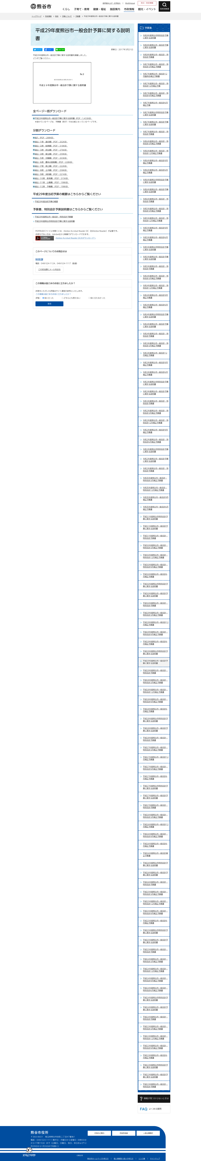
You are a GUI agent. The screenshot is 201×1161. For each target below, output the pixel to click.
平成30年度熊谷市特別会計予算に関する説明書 (155, 585)
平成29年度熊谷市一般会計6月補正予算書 (155, 643)
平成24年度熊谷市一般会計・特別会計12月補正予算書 (155, 970)
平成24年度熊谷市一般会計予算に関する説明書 (155, 1008)
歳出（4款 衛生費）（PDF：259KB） (51, 154)
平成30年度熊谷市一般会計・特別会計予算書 (155, 604)
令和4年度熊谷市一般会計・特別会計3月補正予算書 (155, 277)
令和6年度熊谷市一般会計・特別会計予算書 (155, 200)
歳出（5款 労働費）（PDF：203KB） (51, 158)
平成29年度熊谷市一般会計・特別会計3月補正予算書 (155, 614)
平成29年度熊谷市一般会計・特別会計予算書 (54, 217)
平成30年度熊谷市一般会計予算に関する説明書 (155, 594)
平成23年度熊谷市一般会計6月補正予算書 (155, 1056)
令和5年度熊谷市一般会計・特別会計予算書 (155, 267)
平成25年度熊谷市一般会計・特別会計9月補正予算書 (155, 912)
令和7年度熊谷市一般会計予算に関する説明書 (155, 123)
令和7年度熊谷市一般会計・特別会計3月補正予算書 (155, 65)
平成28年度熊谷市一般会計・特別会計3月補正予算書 (155, 681)
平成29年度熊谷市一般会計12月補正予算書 (156, 623)
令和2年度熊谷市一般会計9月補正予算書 (155, 431)
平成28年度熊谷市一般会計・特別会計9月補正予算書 (155, 700)
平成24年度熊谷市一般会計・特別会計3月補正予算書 (155, 960)
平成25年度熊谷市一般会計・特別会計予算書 (155, 951)
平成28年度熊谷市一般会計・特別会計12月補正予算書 (155, 691)
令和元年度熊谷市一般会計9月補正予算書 (155, 498)
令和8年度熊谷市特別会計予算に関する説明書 (155, 36)
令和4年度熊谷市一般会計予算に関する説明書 (155, 325)
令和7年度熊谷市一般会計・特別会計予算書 (155, 133)
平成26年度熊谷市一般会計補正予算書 (155, 854)
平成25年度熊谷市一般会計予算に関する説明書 (155, 941)
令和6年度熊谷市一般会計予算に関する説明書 (155, 190)
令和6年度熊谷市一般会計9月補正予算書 (155, 162)
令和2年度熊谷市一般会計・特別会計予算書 (155, 469)
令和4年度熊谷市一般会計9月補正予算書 (155, 296)
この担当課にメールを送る (49, 269)
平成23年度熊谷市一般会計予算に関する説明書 (155, 1076)
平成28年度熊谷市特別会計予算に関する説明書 (155, 720)
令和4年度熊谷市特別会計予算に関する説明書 (155, 315)
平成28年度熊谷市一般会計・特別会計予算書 (155, 739)
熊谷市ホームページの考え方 (98, 1158)
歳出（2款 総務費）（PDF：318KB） (51, 146)
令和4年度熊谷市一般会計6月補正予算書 (155, 306)
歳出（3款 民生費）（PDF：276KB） (51, 150)
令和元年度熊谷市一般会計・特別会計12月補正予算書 (155, 489)
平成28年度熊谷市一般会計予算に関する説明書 (155, 729)
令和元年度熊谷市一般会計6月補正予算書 (155, 508)
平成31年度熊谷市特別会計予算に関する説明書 (155, 518)
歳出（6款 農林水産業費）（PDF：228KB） (54, 162)
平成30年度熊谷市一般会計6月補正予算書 (155, 575)
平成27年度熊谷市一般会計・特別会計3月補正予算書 (155, 749)
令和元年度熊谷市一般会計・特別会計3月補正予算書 (155, 479)
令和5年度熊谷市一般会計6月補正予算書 (155, 238)
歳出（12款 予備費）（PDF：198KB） (52, 186)
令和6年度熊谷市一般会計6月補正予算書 (155, 171)
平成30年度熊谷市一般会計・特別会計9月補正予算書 (155, 566)
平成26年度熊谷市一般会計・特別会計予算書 (155, 883)
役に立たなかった (97, 298)
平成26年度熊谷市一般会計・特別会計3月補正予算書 (155, 816)
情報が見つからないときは (156, 1098)
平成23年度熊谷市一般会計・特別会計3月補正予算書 (155, 1028)
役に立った (49, 298)
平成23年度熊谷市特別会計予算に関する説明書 (155, 1066)
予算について (67, 16)
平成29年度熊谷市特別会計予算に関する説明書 (55, 221)
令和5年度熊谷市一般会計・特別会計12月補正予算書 (155, 219)
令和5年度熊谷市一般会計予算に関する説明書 (155, 258)
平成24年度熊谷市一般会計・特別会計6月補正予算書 (155, 989)
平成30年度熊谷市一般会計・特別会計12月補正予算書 (155, 556)
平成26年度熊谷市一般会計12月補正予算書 (156, 826)
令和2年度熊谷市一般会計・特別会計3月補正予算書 (155, 412)
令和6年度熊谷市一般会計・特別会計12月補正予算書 (155, 152)
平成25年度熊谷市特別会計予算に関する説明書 (155, 931)
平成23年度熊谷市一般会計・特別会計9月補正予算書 (155, 1047)
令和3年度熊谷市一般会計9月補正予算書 (155, 364)
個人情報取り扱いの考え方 (123, 1158)
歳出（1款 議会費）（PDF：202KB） (51, 142)
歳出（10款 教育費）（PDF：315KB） (52, 178)
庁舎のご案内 (99, 1133)
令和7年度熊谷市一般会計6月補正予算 (155, 104)
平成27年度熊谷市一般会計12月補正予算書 (156, 758)
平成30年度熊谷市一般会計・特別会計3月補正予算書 (155, 546)
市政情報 (48, 16)
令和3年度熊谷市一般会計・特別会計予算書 (155, 402)
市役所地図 (124, 1133)
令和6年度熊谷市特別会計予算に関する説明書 (155, 181)
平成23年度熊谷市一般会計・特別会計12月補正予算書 (155, 1037)
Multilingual (130, 3)
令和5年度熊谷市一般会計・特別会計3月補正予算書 (155, 210)
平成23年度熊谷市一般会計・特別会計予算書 (155, 1085)
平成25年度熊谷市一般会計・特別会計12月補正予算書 (155, 902)
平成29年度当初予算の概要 (46, 201)
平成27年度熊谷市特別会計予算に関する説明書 (155, 787)
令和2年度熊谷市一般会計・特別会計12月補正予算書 (155, 421)
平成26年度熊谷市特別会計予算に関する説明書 (155, 864)
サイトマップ (155, 1158)
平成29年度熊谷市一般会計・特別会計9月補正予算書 (155, 633)
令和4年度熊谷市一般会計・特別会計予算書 (155, 335)
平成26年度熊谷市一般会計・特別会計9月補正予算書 (155, 835)
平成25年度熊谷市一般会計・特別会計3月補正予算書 (155, 893)
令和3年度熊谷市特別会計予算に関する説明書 (155, 383)
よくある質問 (155, 1109)
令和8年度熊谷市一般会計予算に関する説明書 (155, 46)
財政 (56, 16)
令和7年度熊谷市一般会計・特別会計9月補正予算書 (155, 94)
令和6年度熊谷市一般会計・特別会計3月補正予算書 (155, 142)
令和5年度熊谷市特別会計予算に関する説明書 (155, 248)
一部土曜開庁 (148, 1133)
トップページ (36, 16)
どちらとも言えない (72, 298)
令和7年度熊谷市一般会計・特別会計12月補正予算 (155, 85)
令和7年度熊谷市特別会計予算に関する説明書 (155, 113)
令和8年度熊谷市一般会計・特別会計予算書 (155, 56)
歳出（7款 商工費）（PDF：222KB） (51, 166)
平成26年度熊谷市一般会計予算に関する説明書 (155, 874)
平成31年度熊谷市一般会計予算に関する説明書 (155, 527)
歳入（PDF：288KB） (44, 138)
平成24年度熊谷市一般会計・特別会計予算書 (155, 1018)
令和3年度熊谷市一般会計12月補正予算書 (155, 354)
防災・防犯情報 (147, 3)
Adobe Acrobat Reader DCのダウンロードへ (76, 238)
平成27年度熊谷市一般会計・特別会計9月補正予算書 (155, 768)
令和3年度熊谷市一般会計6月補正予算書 (155, 373)
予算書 (77, 16)
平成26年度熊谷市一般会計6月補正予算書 (155, 845)
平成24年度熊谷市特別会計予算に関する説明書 (155, 999)
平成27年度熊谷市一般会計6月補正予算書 (155, 777)
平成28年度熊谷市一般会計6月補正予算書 (155, 710)
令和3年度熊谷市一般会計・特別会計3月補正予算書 (155, 344)
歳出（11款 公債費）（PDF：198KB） (52, 182)
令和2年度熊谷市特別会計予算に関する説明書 (155, 450)
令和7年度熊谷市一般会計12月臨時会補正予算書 (155, 75)
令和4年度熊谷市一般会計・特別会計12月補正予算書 (155, 287)
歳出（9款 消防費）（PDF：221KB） (51, 174)
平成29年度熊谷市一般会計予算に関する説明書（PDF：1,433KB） (63, 118)
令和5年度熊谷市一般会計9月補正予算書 (155, 229)
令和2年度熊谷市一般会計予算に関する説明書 (155, 460)
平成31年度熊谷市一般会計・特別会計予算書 (155, 537)
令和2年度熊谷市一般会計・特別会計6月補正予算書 (155, 441)
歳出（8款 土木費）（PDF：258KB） (51, 170)
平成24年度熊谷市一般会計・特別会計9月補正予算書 (155, 979)
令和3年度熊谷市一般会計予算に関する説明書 (155, 392)
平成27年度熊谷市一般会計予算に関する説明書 (155, 797)
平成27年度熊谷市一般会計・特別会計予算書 (155, 806)
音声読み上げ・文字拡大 (112, 3)
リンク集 (142, 1158)
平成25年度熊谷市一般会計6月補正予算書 (155, 922)
